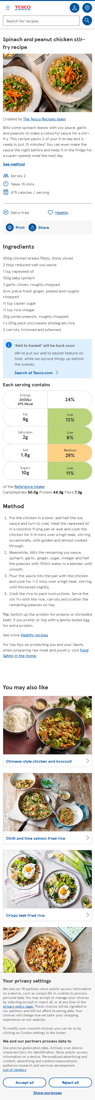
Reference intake (29, 486)
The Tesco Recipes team (44, 119)
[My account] (74, 8)
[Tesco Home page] (23, 8)
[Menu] (8, 8)
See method (14, 164)
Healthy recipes (34, 635)
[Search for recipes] (87, 20)
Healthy (61, 212)
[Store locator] (87, 8)
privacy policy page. (18, 1006)
